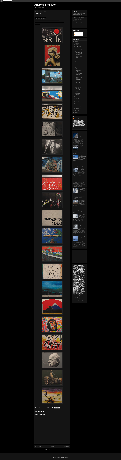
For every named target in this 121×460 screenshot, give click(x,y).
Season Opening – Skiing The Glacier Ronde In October (81, 190)
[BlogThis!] (55, 407)
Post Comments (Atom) (55, 449)
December (78, 44)
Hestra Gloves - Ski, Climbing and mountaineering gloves (79, 23)
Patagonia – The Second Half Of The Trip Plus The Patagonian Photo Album (82, 227)
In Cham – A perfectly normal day (78, 82)
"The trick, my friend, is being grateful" (78, 88)
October (77, 48)
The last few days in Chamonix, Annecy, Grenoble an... (78, 78)
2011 (76, 110)
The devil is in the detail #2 (78, 74)
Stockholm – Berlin (77, 94)
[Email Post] (52, 407)
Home (52, 446)
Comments (77, 34)
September (78, 49)
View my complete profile (78, 128)
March (77, 105)
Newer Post (38, 446)
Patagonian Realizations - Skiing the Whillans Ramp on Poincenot (81, 136)
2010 (76, 112)
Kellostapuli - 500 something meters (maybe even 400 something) (81, 238)
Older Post (66, 446)
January (77, 108)
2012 (76, 43)
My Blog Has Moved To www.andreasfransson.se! (81, 147)
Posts (76, 32)
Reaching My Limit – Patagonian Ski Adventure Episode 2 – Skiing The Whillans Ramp (78, 179)
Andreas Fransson (45, 4)
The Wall (77, 91)
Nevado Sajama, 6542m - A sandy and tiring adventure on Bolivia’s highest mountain (79, 203)
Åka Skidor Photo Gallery (78, 85)
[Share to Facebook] (58, 407)
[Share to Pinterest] (59, 407)
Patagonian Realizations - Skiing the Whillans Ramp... (78, 64)
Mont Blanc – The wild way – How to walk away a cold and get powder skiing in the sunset (79, 158)
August (77, 96)
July (77, 98)
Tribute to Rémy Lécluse (78, 57)
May (77, 101)
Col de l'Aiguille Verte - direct (81, 169)
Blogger (66, 457)
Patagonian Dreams (77, 68)
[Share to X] (56, 407)
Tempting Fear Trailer (78, 71)
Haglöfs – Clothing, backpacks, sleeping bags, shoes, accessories (79, 14)
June (77, 99)
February (78, 106)
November (78, 46)
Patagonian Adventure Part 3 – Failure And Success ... (78, 53)
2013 (76, 41)
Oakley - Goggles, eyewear (78, 17)
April (77, 103)
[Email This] (54, 407)
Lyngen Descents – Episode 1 (78, 60)
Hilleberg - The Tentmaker (78, 25)
